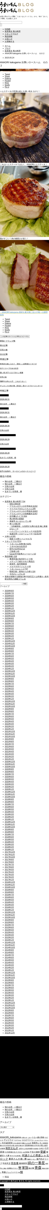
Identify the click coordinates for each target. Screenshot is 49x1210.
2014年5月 (9, 960)
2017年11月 (10, 855)
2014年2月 (9, 968)
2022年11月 (10, 704)
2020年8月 (9, 772)
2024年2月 (9, 666)
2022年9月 (9, 709)
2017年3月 (9, 875)
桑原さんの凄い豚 (18, 1159)
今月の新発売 (17, 1143)
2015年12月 (10, 912)
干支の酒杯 (35, 1152)
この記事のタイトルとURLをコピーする (15, 336)
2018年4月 (9, 842)
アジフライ (9, 1140)
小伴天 (41, 1148)
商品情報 (8, 36)
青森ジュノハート (10, 1172)
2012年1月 (9, 1030)
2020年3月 (9, 784)
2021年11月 (10, 734)
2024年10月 (10, 646)
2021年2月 (9, 757)
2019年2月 (9, 817)
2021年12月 (10, 731)
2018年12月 (10, 822)
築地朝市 (23, 1163)
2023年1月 (9, 699)
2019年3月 (9, 814)
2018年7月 (9, 834)
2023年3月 (9, 694)
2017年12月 (10, 852)
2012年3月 (9, 1025)
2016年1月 (9, 910)
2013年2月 (9, 998)
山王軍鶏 (26, 1152)
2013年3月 (9, 995)
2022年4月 (9, 721)
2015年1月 (9, 940)
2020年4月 (9, 782)
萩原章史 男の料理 (12, 31)
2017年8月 (9, 862)
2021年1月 (9, 759)
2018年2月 (9, 847)
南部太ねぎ (11, 1148)
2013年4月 (9, 993)
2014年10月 (10, 947)
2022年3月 (9, 724)
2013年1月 (9, 1000)
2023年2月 (9, 696)
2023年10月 (10, 676)
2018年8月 (9, 832)
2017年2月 (9, 877)
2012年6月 (9, 1018)
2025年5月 (9, 628)
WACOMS (4, 395)
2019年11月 (10, 794)
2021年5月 (9, 749)
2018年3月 (9, 844)
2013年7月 (9, 985)
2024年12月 (10, 641)
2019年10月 (10, 797)
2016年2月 (9, 907)
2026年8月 (9, 591)
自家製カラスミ (12, 1168)
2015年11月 (10, 915)
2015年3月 (9, 935)
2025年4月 (9, 631)
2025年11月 (10, 613)
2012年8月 (9, 1013)
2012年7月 (9, 1015)
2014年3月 (9, 965)
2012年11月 (10, 1005)
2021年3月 (9, 754)
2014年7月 (9, 955)
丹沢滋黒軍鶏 (7, 1143)
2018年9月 (9, 829)
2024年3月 (9, 664)
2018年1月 (9, 849)
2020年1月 (9, 789)
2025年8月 (9, 621)
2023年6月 (9, 686)
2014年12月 (10, 942)
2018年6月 (9, 837)
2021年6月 (9, 746)
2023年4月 (9, 691)
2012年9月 (9, 1010)
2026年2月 (9, 606)
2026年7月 (9, 593)
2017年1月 (9, 880)
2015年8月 (9, 922)
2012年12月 (10, 1003)
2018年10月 (10, 827)
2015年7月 (9, 925)
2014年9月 (9, 950)
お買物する (9, 41)
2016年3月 (9, 905)
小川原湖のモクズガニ (14, 1152)
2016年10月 (10, 887)
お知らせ (8, 39)
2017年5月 (9, 870)
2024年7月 (9, 654)
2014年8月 (9, 952)
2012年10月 (10, 1008)
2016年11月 (10, 885)
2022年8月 (9, 711)
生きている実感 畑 (13, 491)
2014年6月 (9, 958)
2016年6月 (9, 897)
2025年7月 (9, 623)
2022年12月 (10, 701)
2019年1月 (9, 819)
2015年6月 (9, 927)
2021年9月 (9, 739)
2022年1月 (9, 729)
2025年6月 (9, 626)
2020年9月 (9, 769)
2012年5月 (9, 1020)
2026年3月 (9, 603)
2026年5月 (9, 598)
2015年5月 (9, 930)
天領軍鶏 (35, 1148)
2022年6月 (9, 716)
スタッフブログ (11, 34)
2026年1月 (9, 608)
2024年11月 (10, 644)
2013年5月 (9, 990)
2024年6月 (9, 656)
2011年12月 (10, 1033)
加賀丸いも (37, 1143)
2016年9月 (9, 890)
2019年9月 (9, 799)
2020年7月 (9, 774)
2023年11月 (10, 674)
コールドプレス (39, 1140)
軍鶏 (25, 1168)
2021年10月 (10, 736)
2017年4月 (9, 872)
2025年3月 (9, 633)
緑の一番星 (36, 1163)
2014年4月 (9, 963)
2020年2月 (9, 787)
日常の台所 (9, 486)
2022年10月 (10, 706)
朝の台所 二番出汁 (13, 481)
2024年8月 (9, 651)
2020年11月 (10, 764)
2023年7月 (9, 684)
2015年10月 (10, 917)
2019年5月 (9, 809)
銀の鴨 (31, 1168)
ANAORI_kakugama (10, 1137)
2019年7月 (9, 804)
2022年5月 (9, 719)
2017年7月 (9, 865)
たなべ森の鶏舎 (38, 1137)
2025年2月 (9, 636)
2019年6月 (9, 807)
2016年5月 (9, 900)
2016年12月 (10, 882)
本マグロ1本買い (16, 1156)
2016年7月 (9, 895)
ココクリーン (28, 1140)
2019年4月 (9, 812)
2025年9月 (9, 618)
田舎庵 (15, 1163)
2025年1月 (9, 638)
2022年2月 (9, 726)
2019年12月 (10, 792)
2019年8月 (9, 802)
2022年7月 (9, 714)
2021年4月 (9, 752)
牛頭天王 (6, 1163)
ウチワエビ (17, 1140)
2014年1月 (9, 970)
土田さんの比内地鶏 (26, 1148)
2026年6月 (9, 596)
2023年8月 (9, 681)
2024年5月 (9, 659)
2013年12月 (10, 973)
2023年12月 (10, 671)
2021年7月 (9, 744)
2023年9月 (9, 679)
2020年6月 (9, 777)
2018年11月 (10, 824)
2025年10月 (10, 616)
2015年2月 (9, 937)
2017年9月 (9, 860)
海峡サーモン (31, 1159)
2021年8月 (9, 741)
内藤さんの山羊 (26, 1143)
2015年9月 (9, 920)
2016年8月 (9, 892)
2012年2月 (9, 1028)
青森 (38, 1168)
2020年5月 (9, 779)
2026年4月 (9, 601)
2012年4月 (9, 1023)
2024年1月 (9, 669)
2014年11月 (10, 945)
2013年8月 (9, 983)
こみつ (30, 1137)
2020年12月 (10, 762)
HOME (7, 29)
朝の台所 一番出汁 (13, 484)
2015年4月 (9, 932)
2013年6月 (9, 988)
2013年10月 (10, 978)
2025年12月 (10, 611)
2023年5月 (9, 689)
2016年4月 (9, 902)
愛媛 (43, 1151)
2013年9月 (9, 980)
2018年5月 (9, 839)
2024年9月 (9, 649)
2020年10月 (10, 767)
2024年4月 (9, 661)
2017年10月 (10, 857)
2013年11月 (10, 975)
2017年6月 (9, 867)
